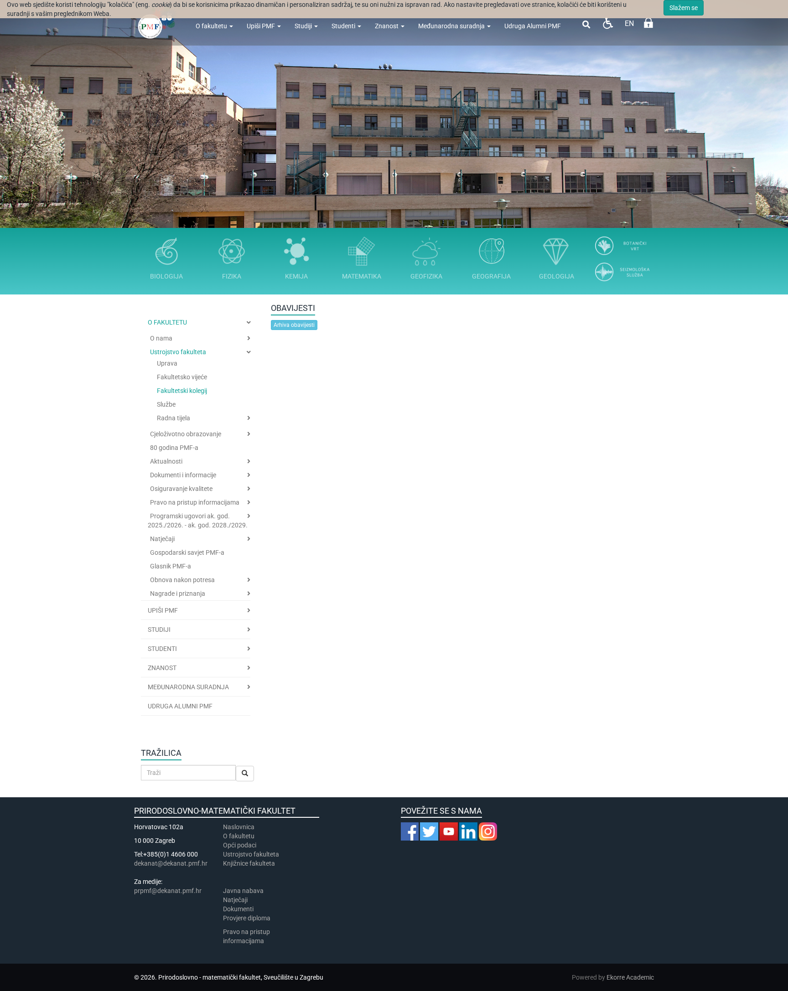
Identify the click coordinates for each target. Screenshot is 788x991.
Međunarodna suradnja (452, 26)
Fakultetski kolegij (182, 390)
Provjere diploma (246, 918)
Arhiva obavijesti (294, 325)
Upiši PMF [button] (163, 610)
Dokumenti (238, 909)
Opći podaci (239, 845)
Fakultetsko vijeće (182, 377)
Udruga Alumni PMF (532, 26)
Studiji (304, 26)
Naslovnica (238, 827)
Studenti (344, 26)
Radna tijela (173, 418)
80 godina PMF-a (174, 447)
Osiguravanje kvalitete (181, 488)
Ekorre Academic (630, 977)
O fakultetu (212, 26)
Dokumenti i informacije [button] (183, 475)
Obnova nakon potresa (182, 579)
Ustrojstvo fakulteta (178, 352)
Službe (166, 404)
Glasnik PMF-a (170, 566)
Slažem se (683, 7)
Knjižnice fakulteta (249, 863)
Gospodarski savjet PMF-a (187, 552)
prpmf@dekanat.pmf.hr (168, 890)
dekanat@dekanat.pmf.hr (170, 863)
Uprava (167, 363)
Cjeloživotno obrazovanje (185, 434)
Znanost (387, 26)
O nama (161, 338)
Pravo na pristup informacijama (194, 502)
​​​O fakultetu (238, 836)
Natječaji (162, 538)
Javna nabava (243, 890)
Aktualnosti (166, 461)
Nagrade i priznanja (177, 593)
